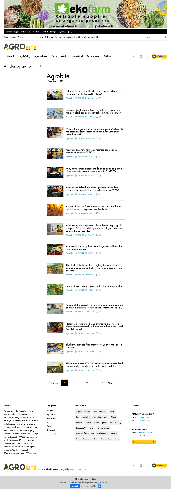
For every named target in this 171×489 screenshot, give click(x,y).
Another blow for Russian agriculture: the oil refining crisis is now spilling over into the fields (93, 208)
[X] (147, 56)
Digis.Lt (72, 469)
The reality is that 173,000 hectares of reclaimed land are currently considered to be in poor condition (94, 365)
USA (78, 438)
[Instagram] (141, 56)
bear (117, 438)
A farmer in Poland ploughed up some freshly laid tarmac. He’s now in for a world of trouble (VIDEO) (93, 189)
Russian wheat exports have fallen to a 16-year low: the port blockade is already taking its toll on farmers (94, 111)
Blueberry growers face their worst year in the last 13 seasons (94, 346)
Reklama (108, 56)
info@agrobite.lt (143, 417)
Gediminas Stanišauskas (107, 433)
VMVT (112, 411)
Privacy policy (82, 469)
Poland (113, 417)
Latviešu (31, 31)
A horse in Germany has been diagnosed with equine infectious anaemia (94, 247)
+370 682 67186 (143, 420)
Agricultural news (83, 411)
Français (53, 31)
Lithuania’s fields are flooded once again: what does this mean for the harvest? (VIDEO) (93, 92)
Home (41, 66)
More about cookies (88, 486)
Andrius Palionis (100, 411)
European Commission (85, 428)
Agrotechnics (40, 56)
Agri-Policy (24, 56)
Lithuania (10, 56)
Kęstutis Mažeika (83, 417)
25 (95, 383)
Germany (87, 438)
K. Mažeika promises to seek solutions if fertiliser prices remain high (70, 37)
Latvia (96, 422)
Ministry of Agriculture (85, 433)
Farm (54, 56)
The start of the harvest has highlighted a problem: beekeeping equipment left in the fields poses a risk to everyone (94, 267)
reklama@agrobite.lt (144, 432)
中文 (70, 31)
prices (104, 422)
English (17, 31)
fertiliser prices (103, 428)
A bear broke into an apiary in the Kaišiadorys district (94, 285)
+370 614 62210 (143, 436)
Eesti (38, 31)
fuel (95, 438)
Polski (23, 31)
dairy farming (115, 422)
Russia (88, 422)
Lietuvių (9, 31)
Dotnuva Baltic (106, 438)
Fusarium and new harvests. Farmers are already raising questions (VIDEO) (91, 151)
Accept (75, 486)
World (64, 56)
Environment (93, 56)
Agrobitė (69, 98)
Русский (62, 31)
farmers (79, 422)
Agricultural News (100, 417)
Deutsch (45, 31)
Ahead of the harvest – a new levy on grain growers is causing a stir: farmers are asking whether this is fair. (94, 306)
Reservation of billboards (143, 441)
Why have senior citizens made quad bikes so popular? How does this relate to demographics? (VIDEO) (95, 170)
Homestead (77, 56)
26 (102, 383)
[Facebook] (134, 56)
